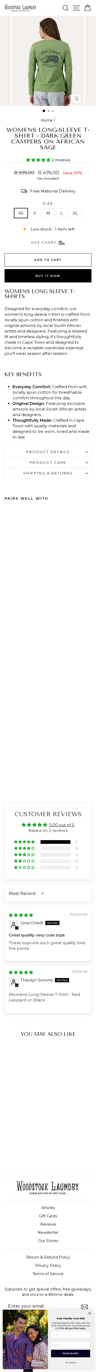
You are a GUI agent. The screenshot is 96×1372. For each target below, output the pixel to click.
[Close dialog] (89, 1313)
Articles (48, 1207)
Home (47, 120)
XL (75, 213)
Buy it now (48, 276)
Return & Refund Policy (48, 1257)
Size (48, 203)
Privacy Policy (48, 1265)
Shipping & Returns (48, 473)
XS (20, 213)
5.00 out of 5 (61, 824)
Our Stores (48, 1240)
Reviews (48, 1224)
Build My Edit (70, 1353)
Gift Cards (48, 1216)
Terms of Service (48, 1273)
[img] (21, 915)
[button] (38, 159)
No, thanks (70, 1362)
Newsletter (48, 1232)
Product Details (48, 452)
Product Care (48, 462)
